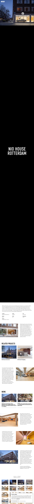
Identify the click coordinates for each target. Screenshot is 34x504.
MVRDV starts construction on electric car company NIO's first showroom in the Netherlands (24, 404)
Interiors (8, 319)
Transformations (4, 319)
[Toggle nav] (32, 1)
